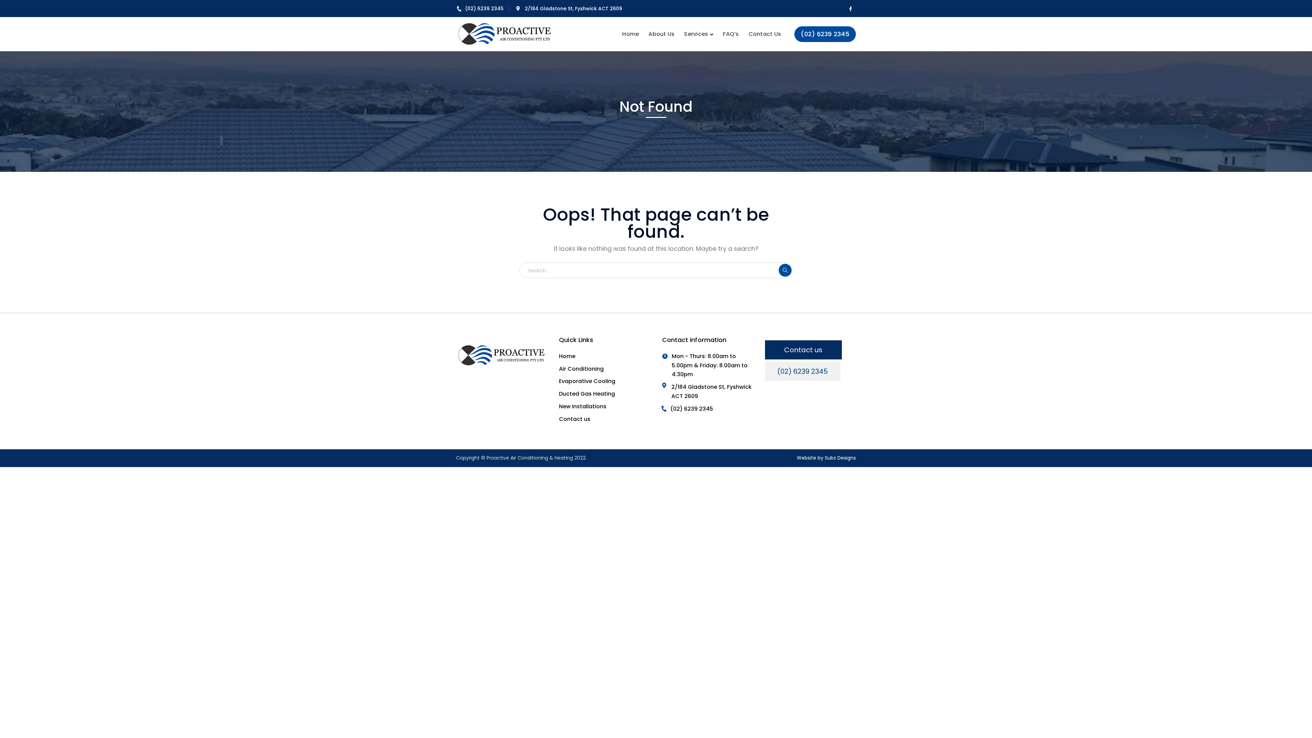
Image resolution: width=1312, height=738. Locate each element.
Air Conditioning (581, 369)
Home (567, 356)
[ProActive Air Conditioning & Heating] (505, 34)
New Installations (582, 406)
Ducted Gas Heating (587, 394)
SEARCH (785, 270)
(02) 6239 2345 (484, 8)
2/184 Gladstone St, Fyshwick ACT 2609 (573, 8)
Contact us (574, 419)
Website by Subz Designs (826, 457)
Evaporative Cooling (587, 381)
